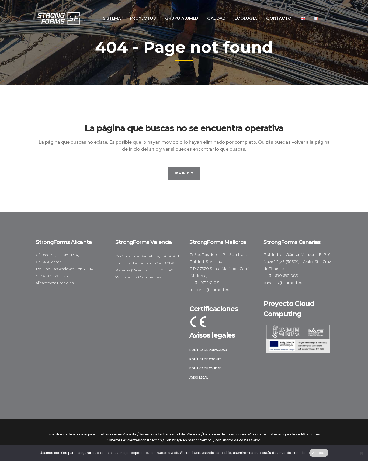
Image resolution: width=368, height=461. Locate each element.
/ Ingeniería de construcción (224, 434)
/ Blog (256, 440)
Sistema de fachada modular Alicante (169, 434)
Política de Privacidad (208, 350)
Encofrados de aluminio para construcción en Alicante (93, 434)
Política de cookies (205, 359)
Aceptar (319, 452)
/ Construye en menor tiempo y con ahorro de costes (206, 440)
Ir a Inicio (184, 173)
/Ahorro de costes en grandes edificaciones (284, 434)
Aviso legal (198, 377)
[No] (361, 453)
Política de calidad (205, 368)
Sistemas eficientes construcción (134, 440)
